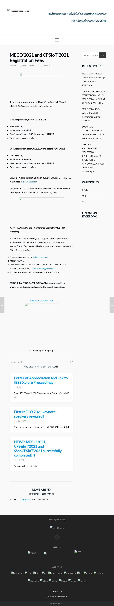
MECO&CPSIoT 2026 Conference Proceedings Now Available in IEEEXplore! (93, 79)
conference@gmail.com (43, 268)
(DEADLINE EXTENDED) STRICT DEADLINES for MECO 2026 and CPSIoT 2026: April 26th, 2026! (93, 97)
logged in (26, 499)
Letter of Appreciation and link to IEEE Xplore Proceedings (41, 380)
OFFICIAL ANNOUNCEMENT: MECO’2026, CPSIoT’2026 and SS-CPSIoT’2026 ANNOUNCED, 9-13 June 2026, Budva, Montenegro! (94, 158)
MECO (85, 196)
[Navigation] (57, 40)
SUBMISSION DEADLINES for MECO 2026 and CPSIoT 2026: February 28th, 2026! (93, 132)
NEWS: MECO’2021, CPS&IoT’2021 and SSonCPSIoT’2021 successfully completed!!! (38, 448)
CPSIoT (86, 190)
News (31, 65)
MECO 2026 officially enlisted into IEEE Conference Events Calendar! (92, 115)
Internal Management (57, 596)
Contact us (57, 591)
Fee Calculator (30, 181)
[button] (102, 55)
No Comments (44, 65)
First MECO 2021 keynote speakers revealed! (35, 414)
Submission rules (40, 257)
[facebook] (57, 537)
